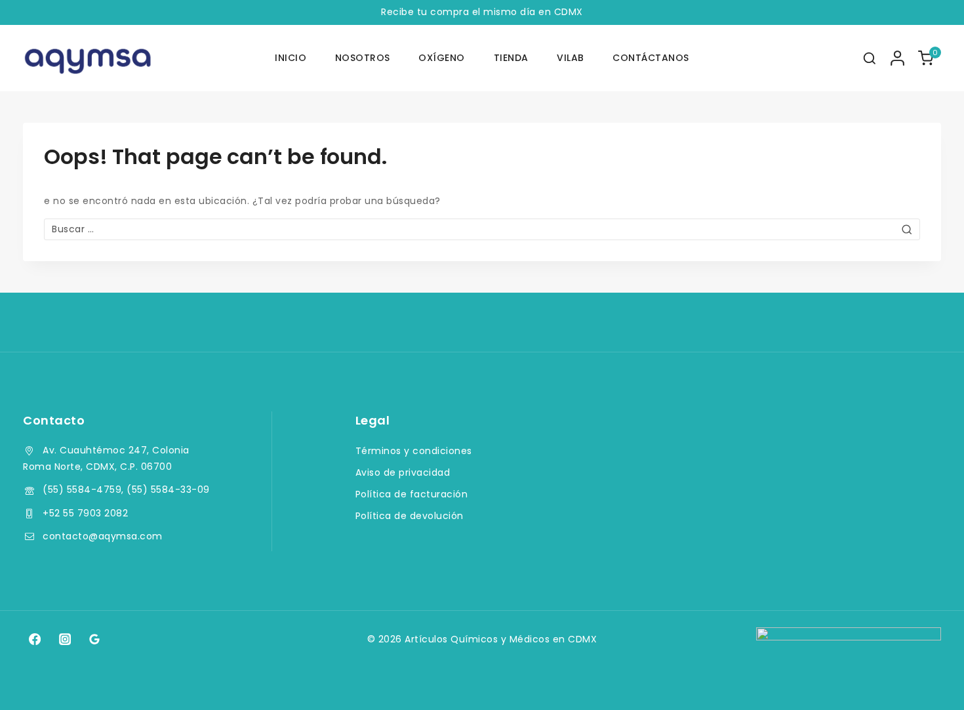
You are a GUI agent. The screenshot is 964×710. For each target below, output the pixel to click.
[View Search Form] (869, 58)
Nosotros (362, 57)
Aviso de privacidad (403, 472)
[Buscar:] (482, 229)
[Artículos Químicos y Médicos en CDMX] (88, 58)
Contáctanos (651, 57)
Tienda (511, 57)
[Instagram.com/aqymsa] (64, 639)
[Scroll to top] (929, 681)
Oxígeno (441, 57)
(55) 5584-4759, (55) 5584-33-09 (126, 489)
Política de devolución (409, 515)
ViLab (570, 57)
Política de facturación (411, 494)
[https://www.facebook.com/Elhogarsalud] (35, 639)
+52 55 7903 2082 (85, 513)
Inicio (290, 57)
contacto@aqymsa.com (103, 536)
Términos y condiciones (413, 450)
